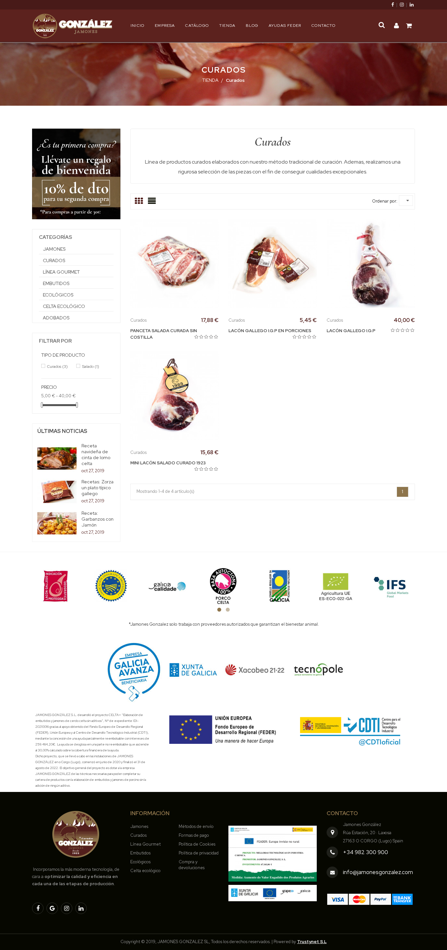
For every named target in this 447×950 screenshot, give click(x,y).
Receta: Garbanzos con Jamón (97, 519)
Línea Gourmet (61, 272)
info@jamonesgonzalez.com (378, 872)
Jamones (54, 249)
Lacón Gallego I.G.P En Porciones (269, 330)
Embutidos (56, 283)
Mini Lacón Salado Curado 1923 (168, 463)
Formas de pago (194, 835)
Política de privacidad (199, 853)
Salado (90, 366)
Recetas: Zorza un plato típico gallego (97, 487)
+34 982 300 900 (365, 852)
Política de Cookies (197, 844)
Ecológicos (58, 295)
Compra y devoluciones (192, 864)
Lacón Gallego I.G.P (351, 330)
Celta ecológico (64, 306)
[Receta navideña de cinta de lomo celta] (57, 458)
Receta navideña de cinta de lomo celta (95, 454)
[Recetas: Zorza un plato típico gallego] (57, 492)
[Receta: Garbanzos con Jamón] (57, 523)
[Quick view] (189, 263)
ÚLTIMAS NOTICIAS (62, 431)
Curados (54, 260)
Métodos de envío (196, 826)
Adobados (56, 318)
